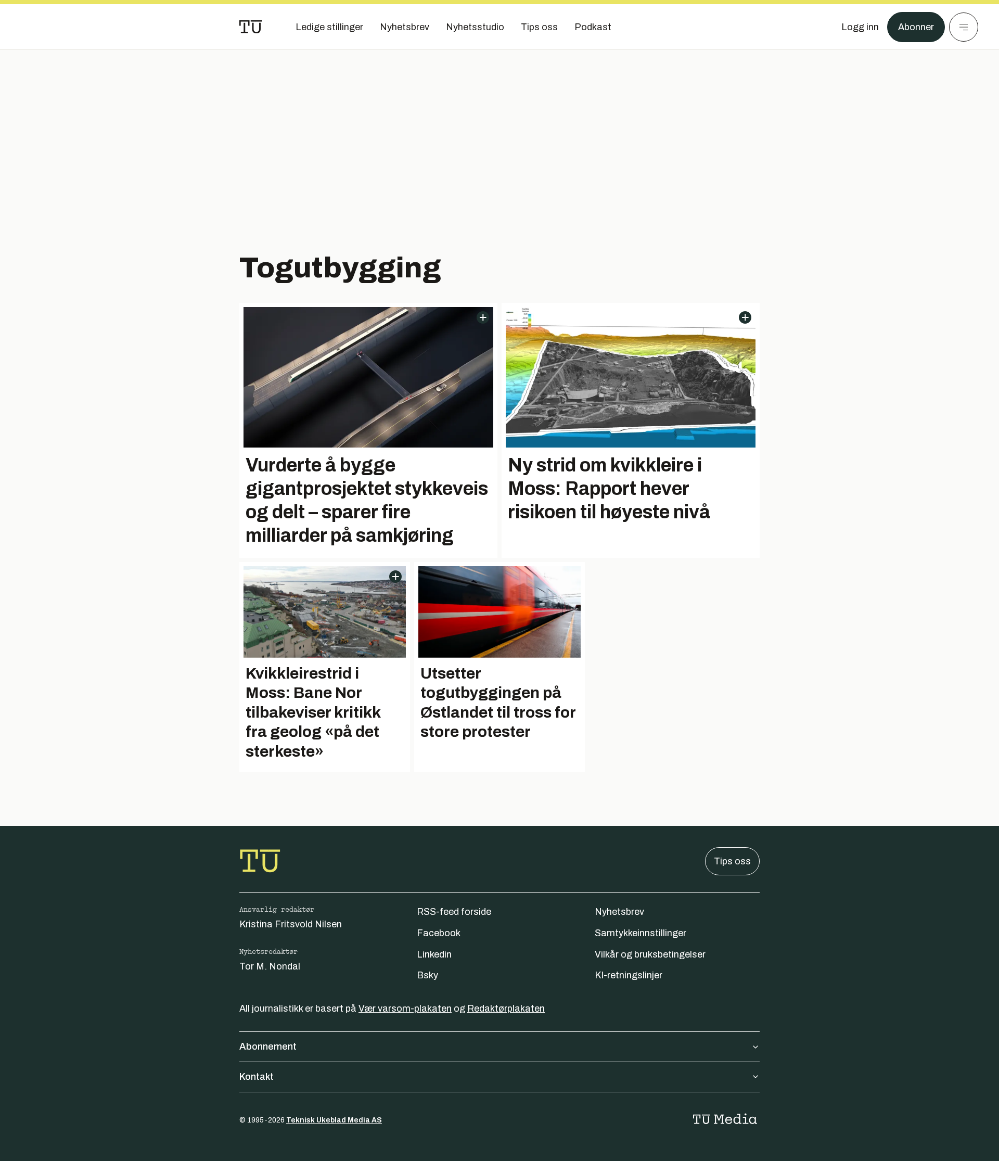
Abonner (916, 27)
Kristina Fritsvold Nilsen (290, 924)
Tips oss (732, 861)
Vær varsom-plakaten (405, 1008)
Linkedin (434, 954)
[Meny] (963, 27)
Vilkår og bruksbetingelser (650, 954)
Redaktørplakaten (506, 1008)
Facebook (438, 933)
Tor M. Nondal (269, 966)
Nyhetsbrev (619, 912)
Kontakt (256, 1076)
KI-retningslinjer (628, 975)
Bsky (427, 975)
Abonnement (268, 1046)
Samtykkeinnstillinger (640, 933)
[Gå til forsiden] (250, 27)
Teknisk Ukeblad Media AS (334, 1120)
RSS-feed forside (454, 912)
